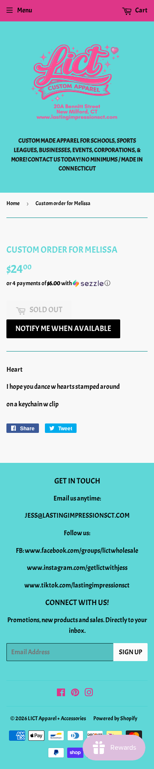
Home (13, 203)
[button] (77, 283)
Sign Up (130, 652)
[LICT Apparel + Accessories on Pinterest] (75, 693)
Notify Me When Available (63, 329)
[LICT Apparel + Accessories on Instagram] (89, 693)
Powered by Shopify (115, 718)
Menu (24, 10)
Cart (141, 10)
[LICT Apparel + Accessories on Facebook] (60, 693)
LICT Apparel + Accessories (57, 718)
